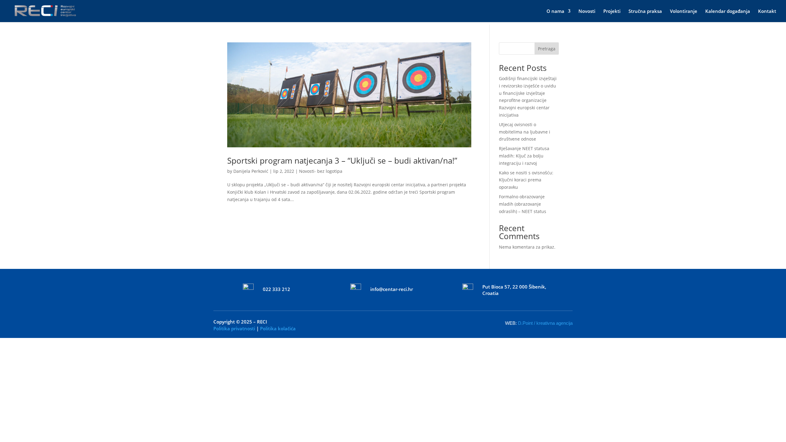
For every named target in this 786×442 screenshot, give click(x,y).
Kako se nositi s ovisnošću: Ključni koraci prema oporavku (526, 180)
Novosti (586, 11)
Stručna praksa (645, 11)
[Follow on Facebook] (384, 321)
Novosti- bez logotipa (320, 171)
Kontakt (767, 11)
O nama (555, 11)
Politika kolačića (278, 328)
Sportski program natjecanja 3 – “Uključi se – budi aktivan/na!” (342, 160)
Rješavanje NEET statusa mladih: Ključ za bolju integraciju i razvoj (524, 155)
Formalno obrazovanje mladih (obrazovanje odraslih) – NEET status (522, 204)
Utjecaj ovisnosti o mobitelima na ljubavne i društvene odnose (524, 132)
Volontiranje (683, 11)
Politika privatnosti (234, 328)
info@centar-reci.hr (391, 289)
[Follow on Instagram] (401, 321)
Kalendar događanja (727, 11)
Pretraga (546, 49)
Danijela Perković (250, 171)
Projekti (612, 11)
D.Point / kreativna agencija (545, 323)
